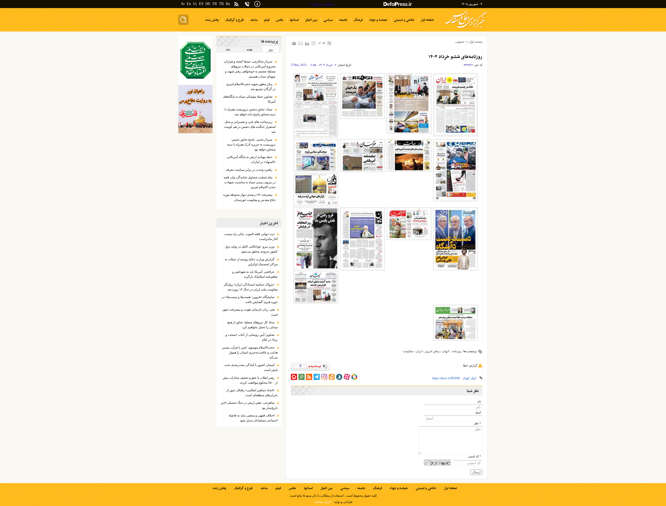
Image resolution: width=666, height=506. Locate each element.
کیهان (446, 351)
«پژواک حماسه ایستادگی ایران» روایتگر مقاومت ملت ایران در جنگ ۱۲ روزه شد (251, 287)
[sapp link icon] (339, 377)
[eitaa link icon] (332, 377)
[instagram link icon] (324, 377)
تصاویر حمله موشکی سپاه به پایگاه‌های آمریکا (249, 99)
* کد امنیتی (474, 456)
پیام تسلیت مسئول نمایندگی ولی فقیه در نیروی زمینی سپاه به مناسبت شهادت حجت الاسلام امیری (249, 182)
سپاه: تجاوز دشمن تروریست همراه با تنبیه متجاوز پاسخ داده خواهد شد (250, 111)
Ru (228, 4)
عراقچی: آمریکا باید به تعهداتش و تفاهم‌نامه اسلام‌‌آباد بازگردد (255, 274)
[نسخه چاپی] (294, 43)
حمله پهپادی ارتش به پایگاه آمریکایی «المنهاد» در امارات (251, 159)
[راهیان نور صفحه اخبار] (195, 109)
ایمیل (478, 412)
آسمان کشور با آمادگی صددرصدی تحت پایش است (251, 367)
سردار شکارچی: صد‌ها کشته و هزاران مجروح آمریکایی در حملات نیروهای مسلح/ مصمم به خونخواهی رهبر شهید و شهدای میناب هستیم (250, 69)
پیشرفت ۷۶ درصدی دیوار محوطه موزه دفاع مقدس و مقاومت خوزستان (249, 197)
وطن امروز (432, 351)
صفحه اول (475, 41)
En (189, 4)
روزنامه (457, 351)
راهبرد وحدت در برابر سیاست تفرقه (249, 170)
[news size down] (313, 43)
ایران (419, 351)
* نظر (477, 423)
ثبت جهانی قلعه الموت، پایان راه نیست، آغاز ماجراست (250, 236)
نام (479, 401)
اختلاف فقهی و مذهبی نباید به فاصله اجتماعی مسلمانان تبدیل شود (253, 418)
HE (208, 4)
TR (221, 4)
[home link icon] (294, 377)
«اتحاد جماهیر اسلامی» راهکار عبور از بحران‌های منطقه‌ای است (252, 392)
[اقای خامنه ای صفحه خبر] (195, 60)
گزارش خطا (470, 365)
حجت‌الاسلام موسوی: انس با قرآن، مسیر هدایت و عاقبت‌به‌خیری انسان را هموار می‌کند (250, 352)
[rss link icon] (309, 377)
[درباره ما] (257, 3)
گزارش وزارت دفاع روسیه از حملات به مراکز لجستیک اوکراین (251, 261)
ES (201, 4)
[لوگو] (466, 29)
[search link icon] (301, 377)
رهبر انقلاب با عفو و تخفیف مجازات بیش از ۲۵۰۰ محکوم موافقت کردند (250, 380)
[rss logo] (236, 5)
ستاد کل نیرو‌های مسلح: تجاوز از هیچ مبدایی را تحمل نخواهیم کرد (252, 324)
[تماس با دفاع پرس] (247, 4)
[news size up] (329, 43)
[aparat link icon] (347, 377)
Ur (195, 4)
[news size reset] (322, 43)
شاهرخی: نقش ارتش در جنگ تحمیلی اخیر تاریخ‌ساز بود (249, 405)
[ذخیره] (307, 43)
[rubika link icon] (354, 377)
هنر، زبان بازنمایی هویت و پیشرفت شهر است (250, 312)
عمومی (459, 41)
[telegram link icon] (316, 377)
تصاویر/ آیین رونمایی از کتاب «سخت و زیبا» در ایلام (252, 337)
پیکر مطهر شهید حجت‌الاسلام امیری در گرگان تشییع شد (251, 86)
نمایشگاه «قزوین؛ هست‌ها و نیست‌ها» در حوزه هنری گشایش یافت (250, 299)
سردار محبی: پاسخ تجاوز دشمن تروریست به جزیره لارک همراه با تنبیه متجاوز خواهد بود (251, 144)
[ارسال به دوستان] (300, 43)
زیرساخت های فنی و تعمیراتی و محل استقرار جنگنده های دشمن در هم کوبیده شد (250, 127)
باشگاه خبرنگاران (321, 4)
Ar (183, 4)
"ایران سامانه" (322, 502)
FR (215, 4)
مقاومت (408, 351)
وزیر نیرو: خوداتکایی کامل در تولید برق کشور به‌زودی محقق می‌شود (251, 249)
